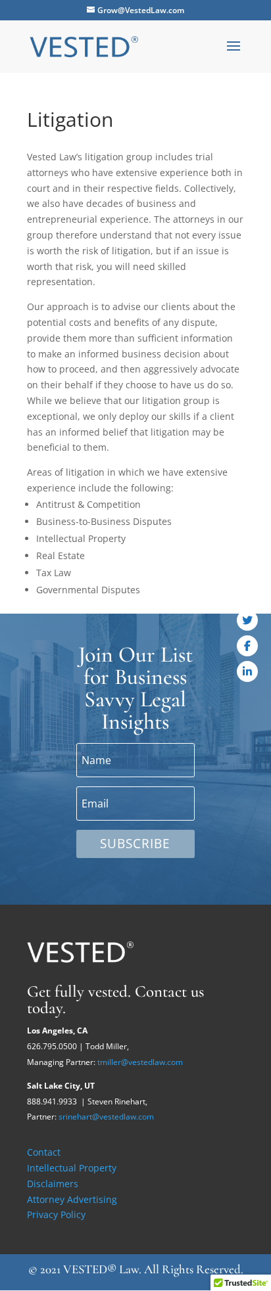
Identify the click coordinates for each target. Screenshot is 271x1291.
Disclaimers (52, 1183)
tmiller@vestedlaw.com (140, 1062)
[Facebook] (247, 645)
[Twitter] (247, 620)
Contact (44, 1152)
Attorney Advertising (72, 1199)
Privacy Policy (56, 1214)
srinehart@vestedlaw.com (106, 1116)
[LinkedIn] (247, 671)
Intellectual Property (71, 1168)
